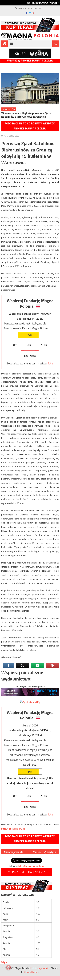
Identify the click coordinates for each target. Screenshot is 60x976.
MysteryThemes (31, 972)
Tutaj (50, 363)
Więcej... (5, 962)
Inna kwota (30, 356)
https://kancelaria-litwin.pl (13, 828)
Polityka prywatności (39, 968)
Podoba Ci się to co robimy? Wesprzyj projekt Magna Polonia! (30, 126)
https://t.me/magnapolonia (31, 866)
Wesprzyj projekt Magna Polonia (30, 61)
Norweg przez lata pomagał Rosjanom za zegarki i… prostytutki (14, 852)
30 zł (14, 345)
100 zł (44, 345)
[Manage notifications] (8, 967)
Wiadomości (9, 109)
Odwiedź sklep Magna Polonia (30, 53)
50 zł (29, 345)
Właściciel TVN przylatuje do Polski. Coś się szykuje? (44, 852)
